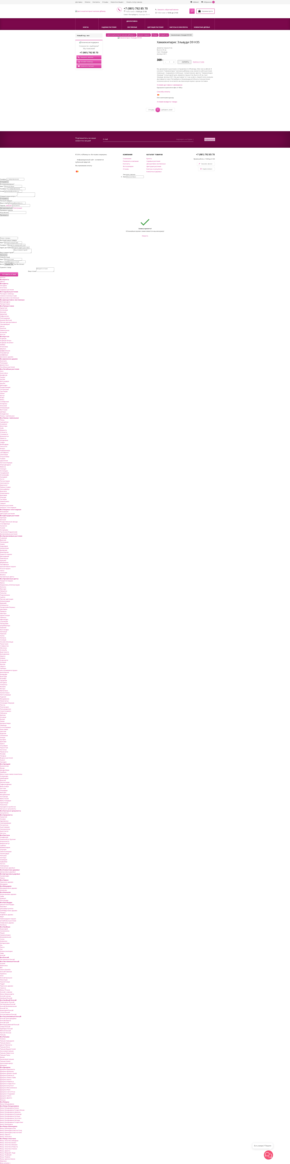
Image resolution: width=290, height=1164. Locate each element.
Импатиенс (4, 691)
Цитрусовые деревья (8, 872)
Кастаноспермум (6, 463)
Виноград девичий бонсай (9, 1025)
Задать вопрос (207, 169)
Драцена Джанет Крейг (8, 1073)
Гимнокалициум (5, 851)
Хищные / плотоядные (8, 507)
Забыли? (9, 205)
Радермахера (5, 450)
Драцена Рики (5, 1090)
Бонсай (2, 955)
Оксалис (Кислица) (6, 642)
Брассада (3, 676)
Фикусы (3, 1100)
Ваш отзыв (32, 271)
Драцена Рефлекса (7, 1082)
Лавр (2, 953)
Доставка (78, 2)
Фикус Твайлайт (6, 1155)
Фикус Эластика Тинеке (8, 1149)
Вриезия (3, 540)
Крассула (3, 361)
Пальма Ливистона (7, 1053)
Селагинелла (4, 931)
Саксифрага (4, 452)
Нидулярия (4, 546)
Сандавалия (4, 473)
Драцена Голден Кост (8, 1084)
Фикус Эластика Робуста (9, 1147)
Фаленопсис (4, 766)
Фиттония (3, 410)
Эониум (3, 819)
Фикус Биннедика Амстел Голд (11, 1130)
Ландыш (3, 756)
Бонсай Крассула (6, 978)
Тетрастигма (4, 457)
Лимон (2, 878)
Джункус (3, 349)
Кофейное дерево (6, 915)
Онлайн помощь (86, 62)
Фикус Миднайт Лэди (7, 1153)
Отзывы (105, 2)
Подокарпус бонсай (7, 1002)
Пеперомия (4, 623)
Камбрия (3, 772)
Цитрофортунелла (6, 908)
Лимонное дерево (6, 882)
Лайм (2, 896)
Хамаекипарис (5, 935)
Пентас (2, 705)
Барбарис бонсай (6, 1029)
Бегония (3, 520)
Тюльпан (3, 593)
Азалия (2, 528)
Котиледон (4, 471)
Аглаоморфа (4, 475)
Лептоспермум (5, 695)
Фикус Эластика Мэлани (8, 1145)
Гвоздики (3, 286)
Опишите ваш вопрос (8, 196)
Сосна (2, 939)
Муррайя (3, 603)
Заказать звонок (86, 57)
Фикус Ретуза (5, 990)
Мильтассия (4, 799)
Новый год (163, 35)
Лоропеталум (5, 982)
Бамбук (2, 345)
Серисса (3, 988)
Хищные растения (6, 505)
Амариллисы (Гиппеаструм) (9, 585)
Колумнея (3, 424)
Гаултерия (3, 391)
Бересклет (4, 485)
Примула (3, 611)
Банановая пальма (7, 1059)
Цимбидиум (4, 778)
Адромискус (4, 821)
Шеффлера (4, 355)
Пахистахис (4, 644)
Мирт (2, 917)
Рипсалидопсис (5, 709)
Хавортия (3, 817)
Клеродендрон (5, 465)
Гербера (3, 668)
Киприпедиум (5, 601)
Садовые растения (153, 161)
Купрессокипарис (6, 951)
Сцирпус (3, 845)
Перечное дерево (6, 986)
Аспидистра (4, 414)
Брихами (3, 742)
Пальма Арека (5, 1043)
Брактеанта (4, 652)
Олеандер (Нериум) (7, 703)
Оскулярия (4, 746)
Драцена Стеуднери (7, 1094)
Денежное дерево (6, 357)
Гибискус (3, 617)
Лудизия (3, 697)
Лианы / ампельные (7, 416)
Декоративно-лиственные (156, 164)
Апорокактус (4, 841)
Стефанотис (4, 646)
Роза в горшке (5, 569)
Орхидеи (3, 762)
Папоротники (5, 304)
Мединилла (4, 562)
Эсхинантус (4, 605)
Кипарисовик (5, 943)
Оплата (87, 2)
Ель (1, 945)
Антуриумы (4, 530)
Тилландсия (4, 542)
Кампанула (4, 558)
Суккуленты (4, 813)
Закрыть (145, 236)
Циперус (3, 412)
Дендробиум (4, 770)
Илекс (2, 400)
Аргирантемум (5, 723)
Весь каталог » (5, 1163)
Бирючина (4, 965)
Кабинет (196, 2)
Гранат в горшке (6, 554)
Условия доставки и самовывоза (169, 85)
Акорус (2, 448)
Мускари (3, 589)
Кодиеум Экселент (6, 343)
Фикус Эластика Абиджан (9, 1141)
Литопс (2, 864)
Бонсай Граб (4, 1022)
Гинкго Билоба (5, 970)
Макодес (3, 792)
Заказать (3, 255)
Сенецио (3, 469)
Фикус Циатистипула (7, 1159)
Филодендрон (5, 302)
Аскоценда (4, 797)
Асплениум (4, 310)
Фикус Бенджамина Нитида (10, 1120)
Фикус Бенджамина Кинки (9, 1108)
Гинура (2, 377)
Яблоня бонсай (5, 1031)
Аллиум (2, 737)
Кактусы (3, 833)
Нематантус (4, 701)
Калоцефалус (5, 489)
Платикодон (4, 707)
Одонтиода (4, 803)
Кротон (2, 334)
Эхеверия (3, 860)
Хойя (2, 428)
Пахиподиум (4, 854)
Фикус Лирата (5, 1134)
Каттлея (3, 788)
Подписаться (209, 139)
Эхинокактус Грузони (8, 839)
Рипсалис (3, 856)
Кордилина (4, 440)
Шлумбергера (5, 626)
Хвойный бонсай (6, 998)
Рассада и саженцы (7, 294)
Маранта (3, 430)
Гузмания (3, 538)
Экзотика (3, 288)
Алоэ (1, 371)
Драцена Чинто (5, 1096)
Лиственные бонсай (7, 959)
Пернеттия (4, 748)
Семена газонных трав (8, 296)
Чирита (2, 666)
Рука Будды (4, 900)
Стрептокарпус (5, 711)
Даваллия (3, 314)
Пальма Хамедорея (7, 1041)
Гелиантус (3, 685)
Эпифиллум (4, 837)
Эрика (2, 744)
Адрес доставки (5, 248)
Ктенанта (3, 432)
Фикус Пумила (5, 1157)
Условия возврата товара (167, 102)
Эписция (3, 497)
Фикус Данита (5, 1151)
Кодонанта (4, 660)
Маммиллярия (5, 847)
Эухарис (3, 740)
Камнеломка (4, 501)
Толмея (2, 459)
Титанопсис (4, 825)
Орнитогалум (5, 615)
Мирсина (3, 1161)
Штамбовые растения (8, 921)
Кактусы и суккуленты (154, 169)
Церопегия (4, 461)
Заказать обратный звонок (168, 9)
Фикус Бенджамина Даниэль (10, 1112)
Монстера (3, 426)
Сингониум (4, 455)
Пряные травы (5, 487)
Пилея (2, 393)
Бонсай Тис (4, 1008)
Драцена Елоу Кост (7, 1086)
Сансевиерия (5, 324)
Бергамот (3, 906)
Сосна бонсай (5, 1012)
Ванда (2, 768)
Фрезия (3, 715)
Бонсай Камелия (6, 972)
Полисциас (4, 363)
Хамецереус (4, 866)
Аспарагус (3, 404)
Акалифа (3, 678)
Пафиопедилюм (5, 784)
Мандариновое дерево (8, 888)
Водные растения (6, 758)
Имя (124, 177)
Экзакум (3, 717)
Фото (2, 264)
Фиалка (3, 575)
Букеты (149, 159)
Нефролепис (4, 316)
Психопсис (3, 805)
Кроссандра (4, 630)
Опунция (3, 849)
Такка (2, 571)
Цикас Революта (6, 1045)
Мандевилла (4, 699)
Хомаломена (4, 493)
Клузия (2, 379)
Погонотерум (5, 481)
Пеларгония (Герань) (7, 607)
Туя (1, 949)
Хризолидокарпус (6, 1063)
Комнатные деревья (153, 172)
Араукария (4, 929)
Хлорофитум (4, 353)
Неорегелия (4, 548)
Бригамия (3, 495)
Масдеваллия (5, 794)
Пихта (2, 947)
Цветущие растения (153, 166)
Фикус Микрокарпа (7, 994)
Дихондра (3, 385)
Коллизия (3, 332)
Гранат (2, 760)
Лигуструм (3, 980)
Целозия (3, 731)
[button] (268, 1154)
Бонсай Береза (5, 1020)
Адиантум (3, 308)
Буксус (2, 395)
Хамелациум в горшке (8, 919)
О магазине (127, 159)
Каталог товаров (143, 35)
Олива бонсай (5, 1027)
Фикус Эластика (6, 1136)
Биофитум (3, 375)
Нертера (3, 613)
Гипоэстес (3, 446)
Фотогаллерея (128, 166)
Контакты (96, 2)
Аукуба (2, 383)
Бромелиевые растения (8, 534)
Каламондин (4, 876)
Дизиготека (4, 365)
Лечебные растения (7, 367)
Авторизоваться (6, 208)
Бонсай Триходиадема (8, 1018)
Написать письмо (87, 66)
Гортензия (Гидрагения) (8, 532)
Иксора (2, 689)
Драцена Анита (5, 1079)
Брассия (3, 780)
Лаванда (3, 725)
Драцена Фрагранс (7, 1071)
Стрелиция (4, 621)
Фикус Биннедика (6, 1124)
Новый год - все (83, 35)
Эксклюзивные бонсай (8, 1014)
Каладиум (3, 477)
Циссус (2, 326)
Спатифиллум (5, 524)
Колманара (4, 776)
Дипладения (4, 556)
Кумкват (3, 898)
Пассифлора (4, 564)
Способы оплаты (163, 92)
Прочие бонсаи (5, 1033)
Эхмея (2, 544)
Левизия (3, 634)
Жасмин (3, 687)
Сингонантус (4, 483)
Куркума (3, 560)
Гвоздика (3, 683)
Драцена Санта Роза (7, 1092)
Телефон (3, 179)
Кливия (2, 658)
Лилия (2, 721)
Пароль (6, 205)
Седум (2, 442)
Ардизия (3, 733)
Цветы (2, 281)
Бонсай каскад (5, 996)
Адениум (3, 518)
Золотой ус (4, 373)
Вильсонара (4, 786)
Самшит (3, 503)
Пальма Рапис (5, 1055)
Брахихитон (4, 436)
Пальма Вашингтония (8, 1049)
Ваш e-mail (4, 203)
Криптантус (4, 831)
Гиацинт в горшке (6, 581)
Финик (2, 1057)
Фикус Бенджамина (7, 1104)
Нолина (2, 1039)
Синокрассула (5, 829)
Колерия (3, 662)
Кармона (3, 974)
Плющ (2, 420)
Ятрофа (2, 754)
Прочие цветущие (6, 599)
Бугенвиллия (4, 654)
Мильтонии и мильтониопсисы (11, 774)
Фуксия (2, 664)
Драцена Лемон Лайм (8, 1077)
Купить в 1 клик (198, 62)
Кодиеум (3, 338)
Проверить (4, 215)
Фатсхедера (4, 381)
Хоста (2, 479)
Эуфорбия (3, 862)
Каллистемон (5, 693)
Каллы (2, 636)
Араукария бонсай (6, 1010)
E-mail (2, 191)
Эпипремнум (4, 408)
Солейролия (4, 402)
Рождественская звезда (9, 522)
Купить (185, 62)
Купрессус (3, 941)
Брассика (3, 491)
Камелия (3, 628)
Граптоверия (5, 827)
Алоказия (3, 406)
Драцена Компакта (7, 1075)
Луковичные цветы (7, 577)
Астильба (3, 650)
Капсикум (3, 632)
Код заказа (4, 212)
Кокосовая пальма (6, 1051)
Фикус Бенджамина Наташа (10, 1116)
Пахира (2, 913)
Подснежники (5, 595)
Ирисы (2, 583)
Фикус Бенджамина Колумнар (11, 1114)
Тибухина (3, 713)
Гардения (3, 680)
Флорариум (4, 512)
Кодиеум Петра (5, 341)
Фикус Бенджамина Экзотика (10, 1118)
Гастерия (3, 499)
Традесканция (5, 387)
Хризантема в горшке (8, 566)
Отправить (4, 182)
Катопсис (3, 750)
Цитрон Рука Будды (7, 904)
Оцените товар (5, 267)
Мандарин (4, 884)
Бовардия (3, 674)
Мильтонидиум (5, 801)
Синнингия (4, 735)
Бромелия (3, 550)
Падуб (2, 984)
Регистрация (17, 208)
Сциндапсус (4, 422)
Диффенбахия (5, 351)
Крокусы (3, 587)
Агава (2, 398)
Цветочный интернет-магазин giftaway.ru (121, 35)
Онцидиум (3, 790)
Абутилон (3, 648)
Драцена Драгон (6, 1098)
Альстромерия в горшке (8, 670)
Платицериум (5, 318)
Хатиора (3, 858)
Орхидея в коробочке (8, 807)
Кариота (3, 438)
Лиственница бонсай (7, 1004)
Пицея (2, 933)
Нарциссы (3, 591)
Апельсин (3, 890)
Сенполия (3, 573)
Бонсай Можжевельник (8, 1006)
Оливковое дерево (7, 923)
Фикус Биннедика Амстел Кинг (11, 1132)
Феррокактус (5, 843)
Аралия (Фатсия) (6, 320)
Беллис (2, 719)
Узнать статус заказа (134, 2)
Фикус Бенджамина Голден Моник (12, 1110)
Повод (155, 35)
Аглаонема (4, 347)
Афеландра (4, 619)
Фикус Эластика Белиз (8, 1143)
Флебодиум (4, 444)
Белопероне (4, 672)
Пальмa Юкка (5, 1047)
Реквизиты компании (131, 161)
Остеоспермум (5, 727)
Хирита (2, 656)
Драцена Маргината (7, 1069)
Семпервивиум (5, 823)
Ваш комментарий (6, 253)
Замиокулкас (4, 330)
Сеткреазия (4, 389)
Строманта (4, 434)
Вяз (1, 968)
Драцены (3, 1065)
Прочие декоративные (8, 322)
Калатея (3, 328)
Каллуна (3, 638)
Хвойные (3, 925)
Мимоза (3, 467)
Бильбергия (4, 552)
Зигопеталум (4, 782)
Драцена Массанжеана (8, 1088)
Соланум (3, 640)
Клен (2, 976)
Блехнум (3, 312)
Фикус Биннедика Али (8, 1128)
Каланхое (3, 526)
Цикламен (3, 609)
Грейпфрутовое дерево (8, 911)
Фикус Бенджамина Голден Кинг (11, 1122)
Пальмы (3, 1035)
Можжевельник (5, 937)
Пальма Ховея (5, 1061)
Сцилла (2, 597)
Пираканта (4, 752)
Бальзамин (4, 729)
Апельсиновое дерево (8, 894)
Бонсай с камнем (6, 992)
